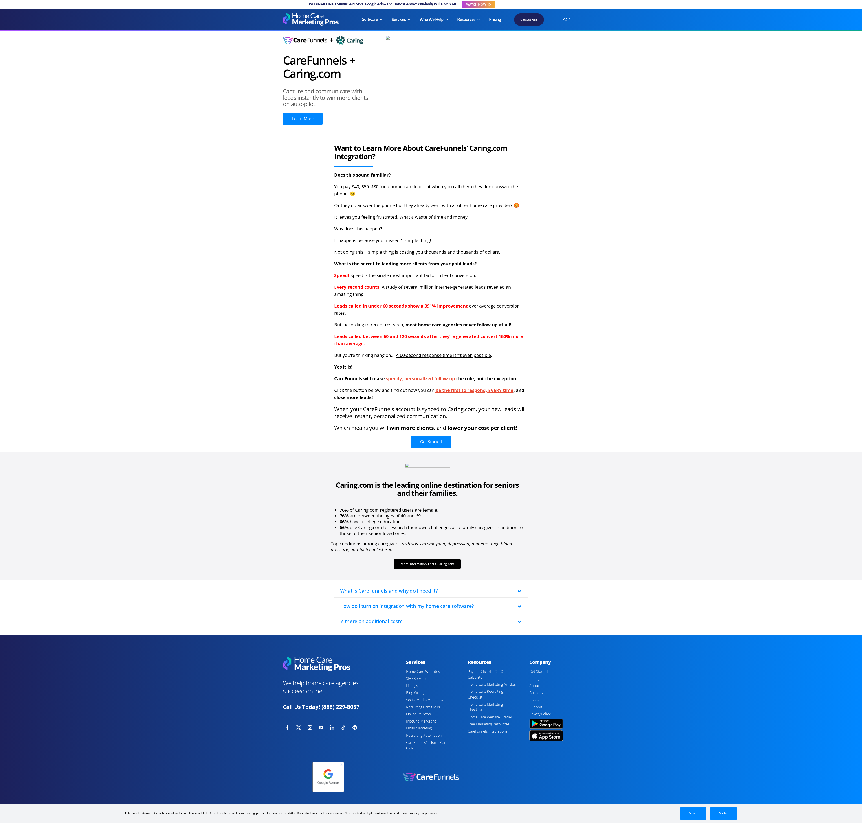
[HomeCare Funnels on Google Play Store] (546, 719)
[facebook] (287, 727)
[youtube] (321, 727)
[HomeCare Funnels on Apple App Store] (546, 732)
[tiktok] (343, 727)
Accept (693, 813)
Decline (723, 813)
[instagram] (309, 727)
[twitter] (298, 727)
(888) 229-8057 (340, 706)
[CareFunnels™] (431, 775)
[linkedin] (332, 727)
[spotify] (354, 727)
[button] (431, 591)
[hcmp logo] (311, 15)
